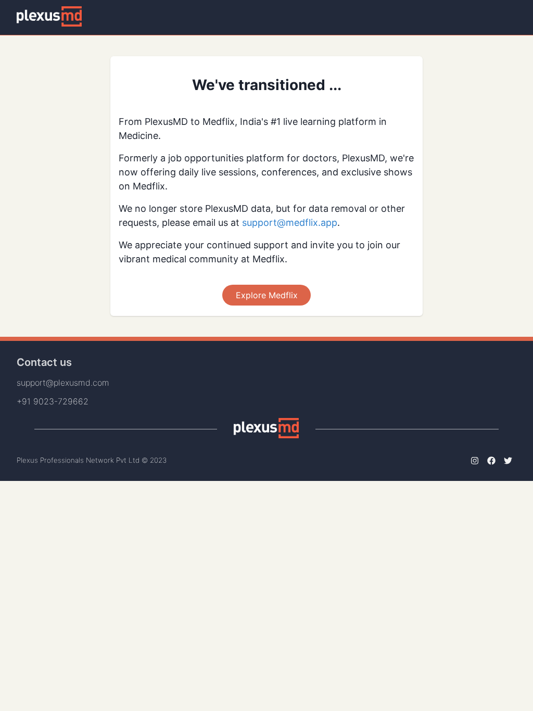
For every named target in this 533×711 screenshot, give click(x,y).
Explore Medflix (267, 295)
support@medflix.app (289, 222)
